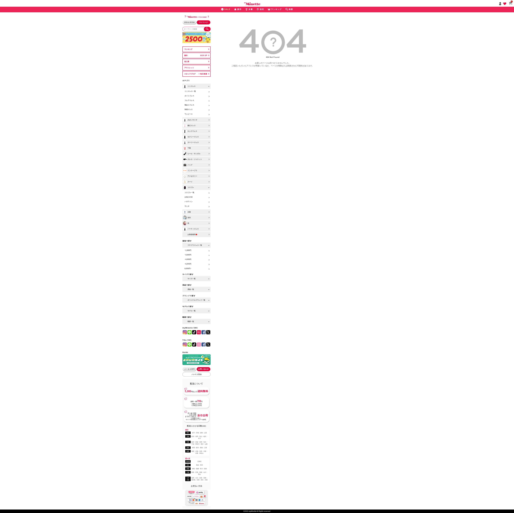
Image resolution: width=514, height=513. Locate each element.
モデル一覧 (192, 311)
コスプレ (191, 187)
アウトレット (189, 68)
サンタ (187, 206)
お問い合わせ (203, 369)
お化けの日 (189, 197)
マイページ (203, 22)
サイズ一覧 (192, 279)
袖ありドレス (189, 105)
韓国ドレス (189, 109)
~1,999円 (188, 250)
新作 (186, 55)
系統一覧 (191, 289)
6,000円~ (188, 268)
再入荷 (186, 62)
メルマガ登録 (196, 374)
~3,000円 (188, 255)
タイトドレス (189, 96)
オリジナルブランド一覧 (196, 300)
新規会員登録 (189, 22)
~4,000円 (188, 259)
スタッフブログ (190, 74)
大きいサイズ (192, 120)
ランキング (188, 49)
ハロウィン (189, 201)
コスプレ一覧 (189, 192)
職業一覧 (191, 321)
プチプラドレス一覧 (195, 245)
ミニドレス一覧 (190, 91)
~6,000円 (188, 264)
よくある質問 (189, 369)
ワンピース (189, 114)
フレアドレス (189, 100)
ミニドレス (192, 86)
